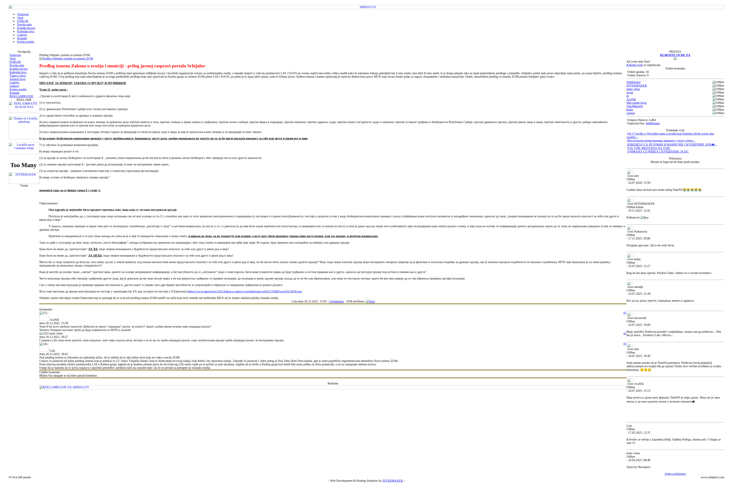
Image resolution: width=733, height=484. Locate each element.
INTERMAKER (636, 85)
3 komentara (336, 301)
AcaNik (631, 99)
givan (629, 92)
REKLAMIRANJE (21, 96)
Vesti (12, 58)
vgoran (630, 113)
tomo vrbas (633, 89)
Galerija (14, 82)
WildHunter (633, 82)
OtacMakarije (634, 106)
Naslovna (15, 55)
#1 (624, 312)
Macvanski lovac (636, 102)
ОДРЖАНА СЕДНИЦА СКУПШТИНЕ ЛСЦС (658, 151)
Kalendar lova (18, 72)
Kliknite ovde (634, 65)
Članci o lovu (18, 75)
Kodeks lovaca (18, 68)
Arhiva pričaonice (675, 473)
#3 (624, 343)
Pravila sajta (17, 65)
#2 (624, 333)
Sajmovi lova (17, 79)
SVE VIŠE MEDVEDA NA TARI (648, 148)
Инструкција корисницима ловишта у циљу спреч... (661, 140)
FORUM (15, 62)
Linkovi (14, 86)
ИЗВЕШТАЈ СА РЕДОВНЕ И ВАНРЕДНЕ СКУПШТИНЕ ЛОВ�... (672, 144)
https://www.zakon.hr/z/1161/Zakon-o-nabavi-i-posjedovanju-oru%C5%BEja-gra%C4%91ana (245, 291)
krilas (629, 109)
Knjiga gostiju (18, 89)
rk (627, 95)
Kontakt (14, 92)
